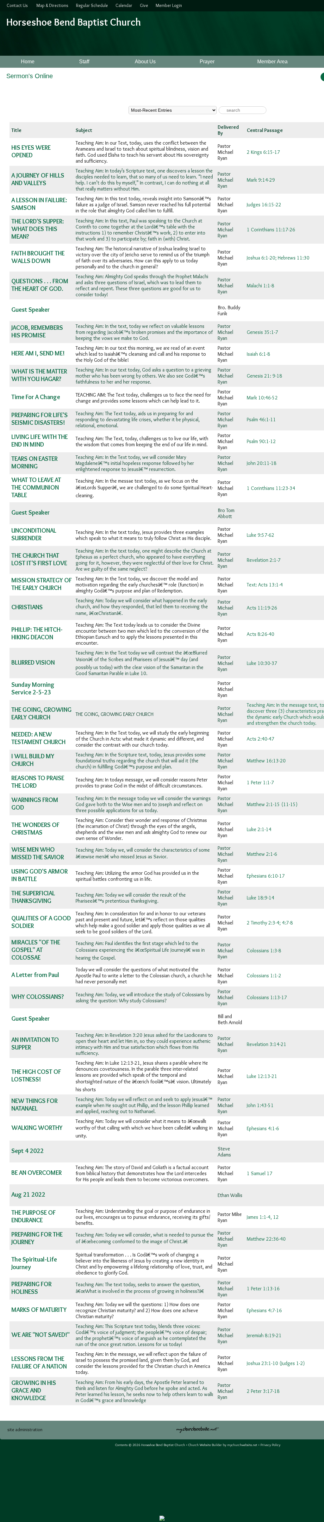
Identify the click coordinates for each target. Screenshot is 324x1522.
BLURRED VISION (33, 662)
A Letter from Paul (35, 975)
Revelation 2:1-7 (264, 560)
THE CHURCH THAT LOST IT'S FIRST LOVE (39, 559)
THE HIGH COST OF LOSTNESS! (36, 1075)
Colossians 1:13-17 (267, 997)
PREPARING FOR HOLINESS (31, 1287)
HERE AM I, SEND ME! (38, 353)
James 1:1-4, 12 (263, 1217)
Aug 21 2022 (28, 1194)
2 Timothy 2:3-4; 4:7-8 (270, 923)
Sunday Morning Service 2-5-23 (32, 688)
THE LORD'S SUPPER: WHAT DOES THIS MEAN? (37, 228)
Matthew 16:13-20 (266, 761)
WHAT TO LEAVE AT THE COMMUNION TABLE (36, 487)
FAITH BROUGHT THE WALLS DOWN (38, 257)
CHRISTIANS (27, 607)
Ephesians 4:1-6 (263, 1128)
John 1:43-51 (260, 1105)
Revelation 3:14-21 (266, 1044)
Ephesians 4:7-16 (264, 1310)
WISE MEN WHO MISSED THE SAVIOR (37, 853)
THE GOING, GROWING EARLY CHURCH (41, 713)
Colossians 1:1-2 (264, 976)
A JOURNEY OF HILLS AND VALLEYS (37, 179)
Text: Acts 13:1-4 (265, 585)
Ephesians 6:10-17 (266, 876)
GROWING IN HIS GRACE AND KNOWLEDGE (33, 1390)
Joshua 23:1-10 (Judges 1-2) (276, 1363)
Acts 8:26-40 (260, 634)
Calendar (123, 5)
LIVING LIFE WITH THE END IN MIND (39, 440)
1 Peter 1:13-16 (263, 1289)
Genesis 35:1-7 (262, 332)
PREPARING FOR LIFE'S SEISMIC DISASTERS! (39, 418)
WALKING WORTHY (37, 1127)
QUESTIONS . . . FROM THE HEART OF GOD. (39, 284)
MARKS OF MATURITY (39, 1309)
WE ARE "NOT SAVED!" (40, 1334)
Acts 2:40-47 (260, 739)
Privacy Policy (270, 1445)
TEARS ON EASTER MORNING (34, 462)
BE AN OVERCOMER (36, 1172)
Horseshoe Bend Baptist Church (73, 22)
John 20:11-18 (262, 463)
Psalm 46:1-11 (261, 420)
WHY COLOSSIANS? (37, 996)
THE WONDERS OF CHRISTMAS (35, 828)
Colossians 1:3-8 (264, 951)
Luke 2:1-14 (259, 829)
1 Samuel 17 (259, 1173)
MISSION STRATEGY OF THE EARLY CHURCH (41, 584)
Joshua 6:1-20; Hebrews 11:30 (278, 258)
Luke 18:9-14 (260, 898)
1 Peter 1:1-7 (260, 783)
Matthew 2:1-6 (262, 854)
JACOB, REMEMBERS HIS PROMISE (37, 331)
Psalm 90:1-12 (261, 441)
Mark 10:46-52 (262, 398)
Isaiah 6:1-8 (258, 354)
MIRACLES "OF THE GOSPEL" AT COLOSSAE (35, 949)
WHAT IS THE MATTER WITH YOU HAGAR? (39, 375)
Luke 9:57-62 (260, 535)
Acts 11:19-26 (262, 608)
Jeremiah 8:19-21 (264, 1335)
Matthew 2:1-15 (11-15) (272, 804)
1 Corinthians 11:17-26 (271, 230)
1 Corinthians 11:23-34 (271, 488)
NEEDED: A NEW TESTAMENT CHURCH (38, 738)
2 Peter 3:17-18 (263, 1391)
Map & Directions (51, 5)
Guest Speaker (30, 309)
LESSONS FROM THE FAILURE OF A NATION (39, 1362)
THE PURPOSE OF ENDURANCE (33, 1216)
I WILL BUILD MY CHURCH (32, 759)
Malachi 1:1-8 (260, 286)
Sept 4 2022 (27, 1151)
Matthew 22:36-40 (266, 1239)
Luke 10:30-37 (262, 663)
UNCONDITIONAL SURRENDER (33, 534)
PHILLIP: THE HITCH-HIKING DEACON (37, 633)
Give (143, 5)
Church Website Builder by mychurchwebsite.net (222, 1445)
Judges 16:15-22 (264, 205)
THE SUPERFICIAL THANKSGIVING (33, 897)
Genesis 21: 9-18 (264, 376)
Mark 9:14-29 (261, 180)
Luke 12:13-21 (262, 1076)
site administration (24, 1429)
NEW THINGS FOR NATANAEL (34, 1104)
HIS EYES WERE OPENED (31, 151)
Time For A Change (35, 397)
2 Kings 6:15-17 (263, 152)
